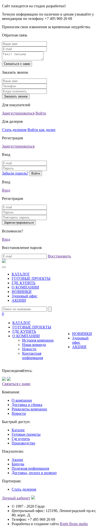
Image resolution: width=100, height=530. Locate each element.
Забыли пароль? (15, 173)
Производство (23, 443)
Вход (6, 190)
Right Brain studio (74, 524)
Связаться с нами (16, 384)
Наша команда (34, 345)
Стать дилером (14, 130)
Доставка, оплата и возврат (34, 473)
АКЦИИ (19, 300)
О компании (22, 400)
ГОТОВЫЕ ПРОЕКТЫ (31, 278)
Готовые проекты (26, 434)
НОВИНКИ (22, 292)
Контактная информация (32, 355)
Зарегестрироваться (18, 113)
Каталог (18, 430)
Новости (29, 349)
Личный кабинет (16, 498)
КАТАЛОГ (21, 274)
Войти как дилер (41, 130)
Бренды (18, 464)
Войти (40, 113)
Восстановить (59, 256)
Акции (17, 460)
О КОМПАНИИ (25, 287)
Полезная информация (30, 468)
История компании (38, 340)
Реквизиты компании (29, 409)
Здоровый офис (24, 296)
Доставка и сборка (27, 405)
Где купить (21, 439)
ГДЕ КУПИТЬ (23, 283)
